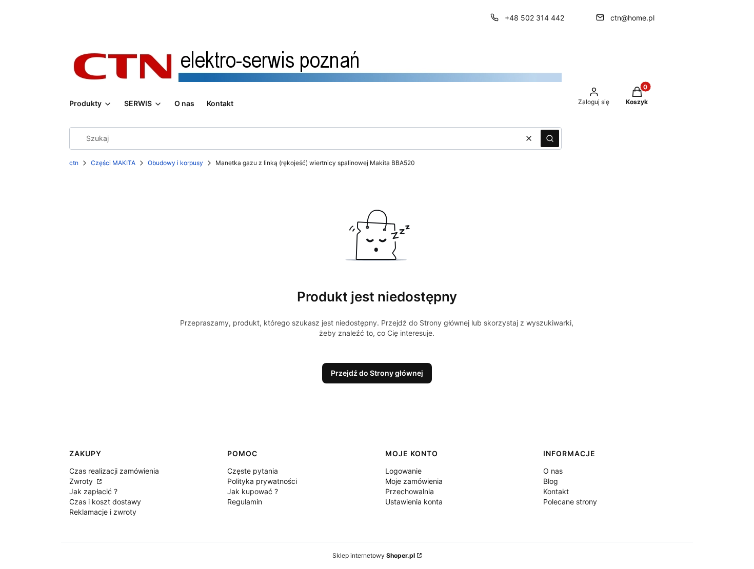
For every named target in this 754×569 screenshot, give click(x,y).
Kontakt (556, 491)
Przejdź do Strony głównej (377, 373)
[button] (550, 138)
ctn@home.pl (632, 17)
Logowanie (403, 470)
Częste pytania (252, 470)
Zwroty (82, 481)
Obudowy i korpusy (175, 163)
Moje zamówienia (414, 481)
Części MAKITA (113, 163)
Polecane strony (570, 501)
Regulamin (244, 501)
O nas (553, 470)
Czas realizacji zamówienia (114, 470)
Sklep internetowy (373, 555)
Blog (550, 481)
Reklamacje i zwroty (102, 511)
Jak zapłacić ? (93, 491)
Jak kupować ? (252, 491)
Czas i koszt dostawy (105, 501)
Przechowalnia (409, 491)
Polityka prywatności (262, 481)
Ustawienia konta (414, 501)
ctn (73, 163)
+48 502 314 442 (534, 17)
